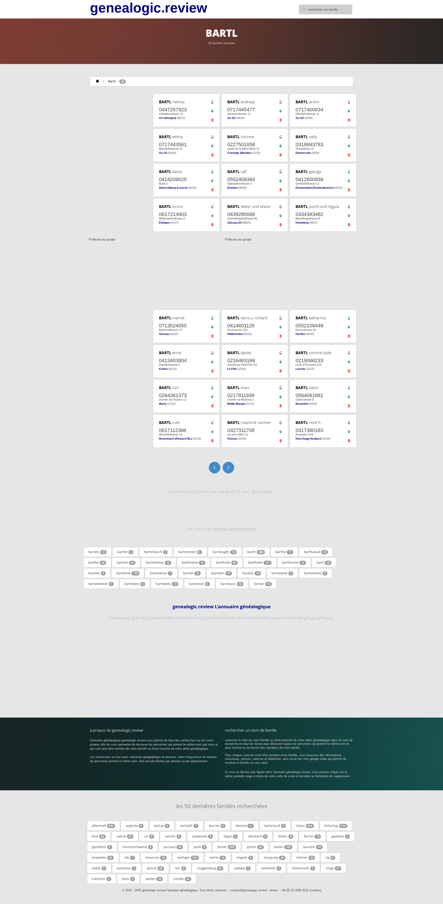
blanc (304, 825)
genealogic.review (148, 8)
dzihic (285, 836)
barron (216, 825)
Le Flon (232, 369)
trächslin (101, 879)
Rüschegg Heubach (308, 438)
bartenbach (155, 552)
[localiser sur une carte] (212, 112)
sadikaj (241, 868)
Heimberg (302, 222)
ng (330, 857)
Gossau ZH (234, 222)
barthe (96, 562)
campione (201, 836)
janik (199, 847)
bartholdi (226, 562)
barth (255, 552)
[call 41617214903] (212, 208)
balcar (161, 825)
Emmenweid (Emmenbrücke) (315, 187)
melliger (187, 857)
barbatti (188, 825)
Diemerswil (303, 153)
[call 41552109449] (349, 319)
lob (128, 857)
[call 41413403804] (212, 354)
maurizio (155, 857)
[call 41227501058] (280, 138)
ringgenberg (209, 868)
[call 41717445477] (280, 103)
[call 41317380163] (349, 424)
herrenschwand (137, 847)
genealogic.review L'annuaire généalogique (222, 606)
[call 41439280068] (280, 208)
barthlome (193, 562)
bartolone (134, 583)
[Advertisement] (117, 162)
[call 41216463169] (280, 354)
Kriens (163, 369)
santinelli (270, 868)
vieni (127, 879)
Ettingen (164, 222)
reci (180, 868)
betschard (274, 825)
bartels (96, 552)
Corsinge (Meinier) (239, 153)
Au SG (231, 118)
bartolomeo (315, 573)
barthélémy (158, 562)
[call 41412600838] (349, 173)
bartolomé (282, 573)
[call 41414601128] (280, 319)
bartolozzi (198, 583)
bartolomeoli (100, 583)
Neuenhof (302, 403)
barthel (125, 562)
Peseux (232, 438)
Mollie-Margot (236, 403)
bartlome (127, 573)
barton (262, 583)
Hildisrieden (235, 334)
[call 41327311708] (280, 424)
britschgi (335, 825)
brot (98, 836)
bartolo (250, 573)
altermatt (103, 825)
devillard (257, 836)
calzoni (172, 836)
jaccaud (172, 847)
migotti (243, 857)
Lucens (300, 369)
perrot (154, 868)
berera (244, 825)
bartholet (259, 562)
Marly (162, 403)
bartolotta (166, 583)
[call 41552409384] (280, 173)
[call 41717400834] (349, 103)
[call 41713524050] (212, 319)
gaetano (340, 836)
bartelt (124, 552)
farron (311, 836)
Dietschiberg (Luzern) (173, 187)
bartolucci (231, 583)
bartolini (220, 573)
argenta (134, 825)
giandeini (101, 847)
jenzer (225, 847)
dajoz (230, 836)
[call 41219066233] (349, 354)
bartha (283, 552)
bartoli (191, 573)
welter (153, 879)
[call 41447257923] (212, 103)
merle (217, 857)
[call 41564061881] (349, 389)
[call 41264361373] (212, 389)
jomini (254, 847)
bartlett (96, 573)
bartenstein (189, 552)
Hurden (300, 334)
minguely (274, 857)
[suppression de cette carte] (212, 121)
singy (333, 868)
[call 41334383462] (349, 208)
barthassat (315, 552)
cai (148, 836)
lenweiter (102, 857)
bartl (323, 562)
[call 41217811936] (280, 389)
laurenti (312, 847)
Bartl (112, 81)
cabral (124, 836)
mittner (304, 857)
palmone (126, 868)
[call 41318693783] (349, 138)
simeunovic (303, 868)
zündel (181, 879)
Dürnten (232, 187)
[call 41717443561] (212, 138)
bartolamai (160, 573)
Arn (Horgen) (167, 118)
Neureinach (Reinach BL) (175, 438)
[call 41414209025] (212, 173)
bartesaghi (224, 552)
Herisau (164, 334)
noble (98, 868)
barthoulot (293, 562)
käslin (282, 847)
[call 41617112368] (212, 424)
